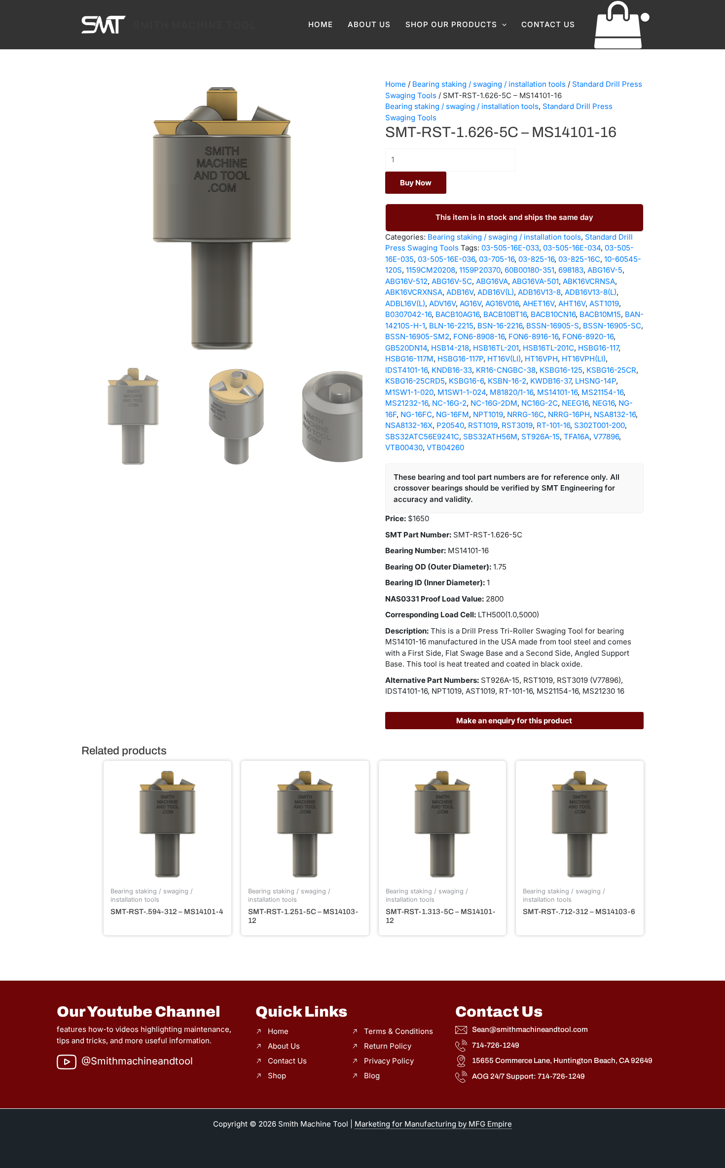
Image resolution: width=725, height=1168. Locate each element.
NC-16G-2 (449, 403)
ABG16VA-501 (535, 281)
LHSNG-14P (595, 381)
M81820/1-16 (511, 392)
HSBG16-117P (460, 358)
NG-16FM (452, 414)
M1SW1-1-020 (409, 392)
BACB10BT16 (505, 314)
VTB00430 (404, 447)
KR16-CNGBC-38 (506, 370)
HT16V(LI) (504, 358)
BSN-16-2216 (499, 325)
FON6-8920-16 (588, 336)
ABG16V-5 (604, 270)
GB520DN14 (406, 348)
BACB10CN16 (553, 314)
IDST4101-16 (406, 370)
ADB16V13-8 (539, 292)
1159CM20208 (430, 270)
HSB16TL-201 (496, 348)
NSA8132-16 (615, 414)
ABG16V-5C (452, 281)
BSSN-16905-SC (612, 325)
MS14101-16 (557, 392)
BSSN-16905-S (552, 325)
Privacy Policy (389, 1060)
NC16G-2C (539, 403)
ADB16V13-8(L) (590, 292)
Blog (372, 1075)
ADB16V (459, 292)
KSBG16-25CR (611, 370)
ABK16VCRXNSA (413, 292)
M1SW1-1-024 (461, 392)
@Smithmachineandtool (137, 1061)
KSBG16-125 (561, 370)
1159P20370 (480, 270)
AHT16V (571, 303)
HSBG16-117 (598, 348)
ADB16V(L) (495, 292)
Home (320, 24)
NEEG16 (575, 403)
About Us (369, 24)
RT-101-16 (553, 425)
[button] (502, 24)
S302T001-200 (599, 425)
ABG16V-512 (406, 281)
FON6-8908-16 (479, 336)
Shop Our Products (451, 24)
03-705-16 (496, 259)
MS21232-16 (406, 403)
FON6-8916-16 (533, 336)
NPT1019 (488, 414)
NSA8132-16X (409, 425)
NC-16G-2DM (494, 403)
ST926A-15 (540, 436)
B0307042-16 (408, 314)
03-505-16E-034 (572, 247)
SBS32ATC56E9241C (422, 436)
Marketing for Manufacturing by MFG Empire (433, 1124)
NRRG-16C (525, 414)
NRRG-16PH (569, 414)
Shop (277, 1075)
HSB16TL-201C (548, 348)
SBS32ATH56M (490, 436)
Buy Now (416, 182)
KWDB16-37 (550, 381)
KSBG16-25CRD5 (415, 381)
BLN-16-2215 (451, 325)
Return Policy (387, 1046)
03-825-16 (536, 259)
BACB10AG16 (457, 314)
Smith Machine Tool (194, 25)
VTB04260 (445, 447)
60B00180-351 (529, 270)
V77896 (606, 436)
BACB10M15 (600, 314)
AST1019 (604, 303)
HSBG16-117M (409, 358)
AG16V (470, 303)
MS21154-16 (602, 392)
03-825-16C (579, 259)
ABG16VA (492, 281)
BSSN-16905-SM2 (417, 336)
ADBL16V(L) (405, 303)
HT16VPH (541, 358)
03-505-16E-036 (446, 259)
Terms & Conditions (398, 1031)
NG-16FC (416, 414)
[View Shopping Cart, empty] (618, 24)
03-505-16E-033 (510, 247)
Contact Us (548, 24)
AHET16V (538, 303)
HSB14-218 (450, 348)
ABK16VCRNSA (589, 281)
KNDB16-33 (452, 370)
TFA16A (576, 436)
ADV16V (442, 303)
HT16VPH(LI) (584, 358)
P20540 (450, 425)
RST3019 (517, 425)
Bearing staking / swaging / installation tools (489, 84)
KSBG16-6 (466, 381)
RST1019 (483, 425)
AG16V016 (502, 303)
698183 (570, 270)
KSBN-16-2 (507, 381)
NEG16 (603, 403)
